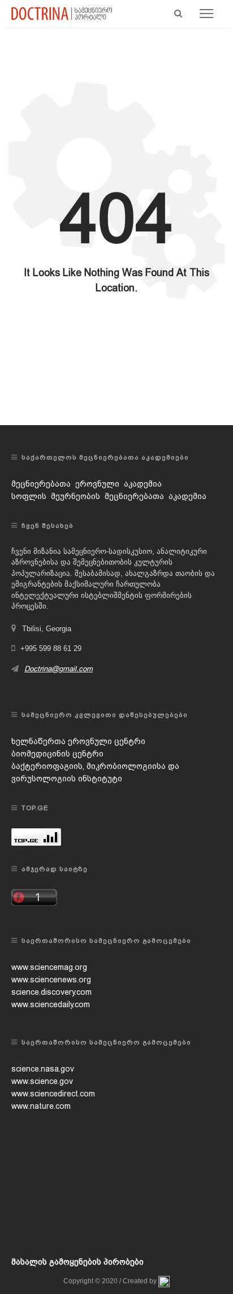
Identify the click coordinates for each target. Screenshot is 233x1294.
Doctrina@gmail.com (58, 669)
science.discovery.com (51, 991)
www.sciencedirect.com (53, 1093)
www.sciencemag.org (49, 967)
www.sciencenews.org (51, 979)
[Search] (178, 13)
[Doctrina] (62, 13)
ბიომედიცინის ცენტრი (57, 753)
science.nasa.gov (42, 1068)
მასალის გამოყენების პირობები (77, 1261)
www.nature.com (41, 1106)
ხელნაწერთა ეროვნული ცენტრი (78, 741)
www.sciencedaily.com (50, 1004)
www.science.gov (42, 1081)
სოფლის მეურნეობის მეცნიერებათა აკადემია (108, 496)
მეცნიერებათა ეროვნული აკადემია (86, 483)
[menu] (206, 13)
